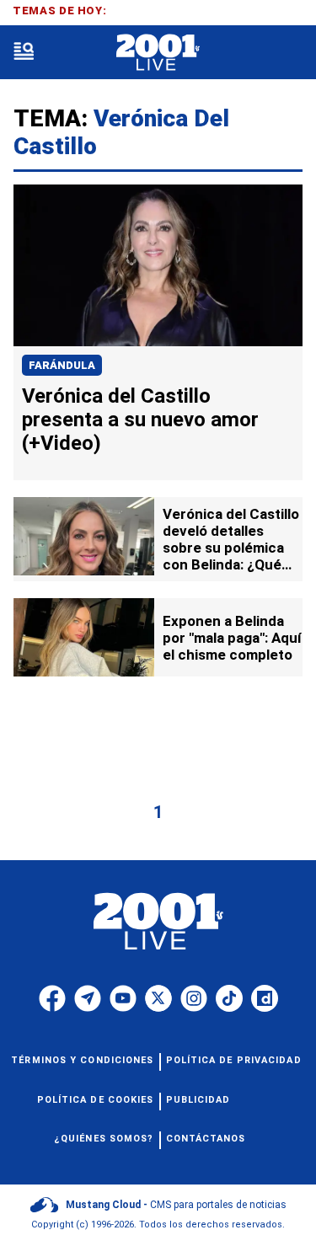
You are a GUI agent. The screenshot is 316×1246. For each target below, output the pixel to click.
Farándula (62, 365)
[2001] (158, 53)
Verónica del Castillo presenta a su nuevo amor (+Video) (140, 419)
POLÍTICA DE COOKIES (95, 1099)
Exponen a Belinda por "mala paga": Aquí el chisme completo (232, 637)
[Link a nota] (158, 265)
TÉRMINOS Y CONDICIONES (82, 1060)
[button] (23, 52)
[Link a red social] (52, 998)
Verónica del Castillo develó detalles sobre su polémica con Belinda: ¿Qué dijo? (231, 547)
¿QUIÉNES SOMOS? (104, 1138)
